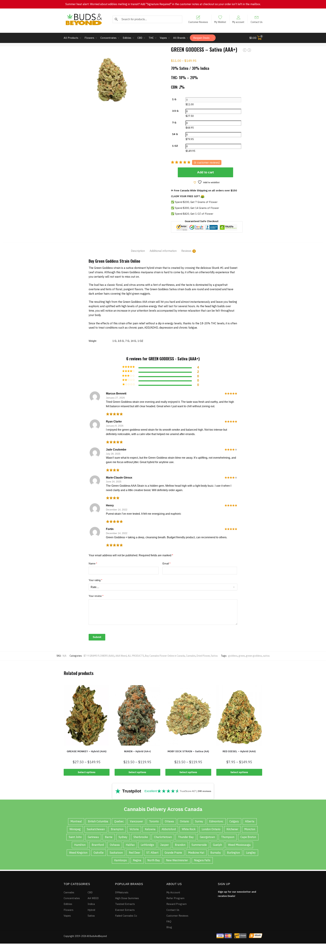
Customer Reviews (198, 22)
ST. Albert (152, 852)
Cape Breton (248, 837)
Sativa (214, 655)
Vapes (67, 915)
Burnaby (215, 852)
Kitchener (232, 829)
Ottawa (169, 821)
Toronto (154, 821)
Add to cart (205, 172)
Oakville (99, 852)
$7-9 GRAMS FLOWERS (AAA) (99, 655)
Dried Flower (203, 655)
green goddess (254, 655)
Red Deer (134, 852)
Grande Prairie (173, 852)
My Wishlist (220, 22)
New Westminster (177, 860)
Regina (137, 860)
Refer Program (175, 898)
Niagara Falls (202, 860)
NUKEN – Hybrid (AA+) (137, 751)
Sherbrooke (140, 837)
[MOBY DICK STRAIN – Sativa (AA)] (188, 715)
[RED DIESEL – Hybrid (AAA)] (239, 715)
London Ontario (211, 829)
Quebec (119, 821)
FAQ (168, 921)
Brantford (98, 844)
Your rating (95, 580)
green (242, 655)
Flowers (68, 909)
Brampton (117, 829)
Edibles (68, 904)
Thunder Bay (186, 837)
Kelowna (150, 829)
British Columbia (98, 821)
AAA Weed (121, 655)
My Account (173, 892)
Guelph (217, 844)
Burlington (233, 852)
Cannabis (191, 655)
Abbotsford (169, 829)
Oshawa (115, 844)
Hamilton (80, 844)
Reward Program (176, 904)
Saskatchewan (96, 829)
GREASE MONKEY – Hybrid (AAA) (86, 751)
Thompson (227, 837)
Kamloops (120, 860)
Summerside (199, 844)
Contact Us (256, 22)
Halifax (130, 844)
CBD (90, 892)
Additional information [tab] (163, 250)
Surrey (199, 821)
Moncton (249, 829)
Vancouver (136, 821)
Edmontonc (216, 821)
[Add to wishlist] (65, 687)
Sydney (123, 837)
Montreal (76, 821)
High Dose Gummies (127, 898)
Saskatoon (116, 852)
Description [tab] (138, 250)
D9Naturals (121, 892)
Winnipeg (75, 829)
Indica (91, 904)
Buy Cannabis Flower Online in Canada (165, 655)
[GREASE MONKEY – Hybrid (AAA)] (87, 715)
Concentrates (72, 898)
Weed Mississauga (239, 844)
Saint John (75, 837)
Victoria (134, 829)
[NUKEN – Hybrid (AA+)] (137, 715)
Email (166, 563)
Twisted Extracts (125, 904)
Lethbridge (147, 844)
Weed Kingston (78, 852)
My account (238, 22)
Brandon (180, 844)
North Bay (153, 860)
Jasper (164, 844)
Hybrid (91, 909)
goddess (233, 655)
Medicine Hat (196, 852)
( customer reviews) (207, 162)
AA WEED (93, 898)
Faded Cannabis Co (126, 915)
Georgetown (207, 837)
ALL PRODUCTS (136, 655)
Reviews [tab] (186, 250)
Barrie (108, 837)
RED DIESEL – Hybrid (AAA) (239, 751)
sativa (266, 655)
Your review (96, 595)
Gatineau (93, 837)
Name (93, 563)
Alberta (249, 821)
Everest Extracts (125, 909)
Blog (169, 927)
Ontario (184, 821)
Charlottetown (163, 837)
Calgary (234, 821)
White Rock (189, 829)
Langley (251, 852)
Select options (86, 772)
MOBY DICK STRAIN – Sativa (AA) (188, 751)
